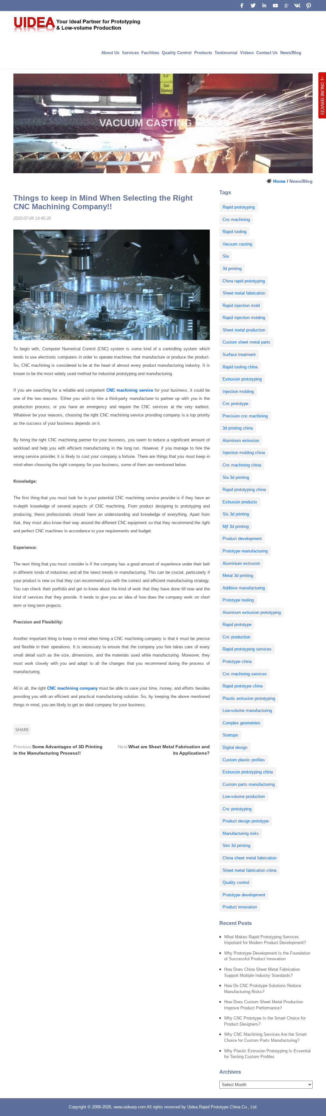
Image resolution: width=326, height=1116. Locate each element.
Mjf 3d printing (236, 526)
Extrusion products (240, 502)
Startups (230, 735)
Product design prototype (246, 821)
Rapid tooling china (240, 367)
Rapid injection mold (241, 305)
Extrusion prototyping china (248, 772)
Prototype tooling (238, 600)
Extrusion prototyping (242, 379)
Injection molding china (244, 452)
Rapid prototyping (239, 207)
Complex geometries (241, 723)
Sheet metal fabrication (244, 293)
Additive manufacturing (244, 588)
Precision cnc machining (245, 416)
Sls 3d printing (236, 514)
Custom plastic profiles (244, 759)
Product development (242, 538)
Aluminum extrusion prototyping (252, 612)
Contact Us (267, 52)
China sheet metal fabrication (249, 858)
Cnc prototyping (237, 809)
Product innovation (240, 907)
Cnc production (236, 637)
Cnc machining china (242, 465)
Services (130, 52)
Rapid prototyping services (247, 649)
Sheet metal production (244, 330)
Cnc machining (236, 219)
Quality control (236, 882)
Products (203, 52)
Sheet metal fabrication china (249, 870)
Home (279, 181)
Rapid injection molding (244, 317)
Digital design (235, 747)
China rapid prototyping (244, 281)
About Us (110, 52)
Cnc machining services (245, 674)
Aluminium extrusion (241, 563)
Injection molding (238, 391)
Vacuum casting (237, 244)
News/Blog (290, 52)
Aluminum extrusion (241, 440)
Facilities (150, 52)
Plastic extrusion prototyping (249, 698)
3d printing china (238, 428)
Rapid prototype (237, 624)
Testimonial (226, 52)
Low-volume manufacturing (247, 710)
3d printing (232, 268)
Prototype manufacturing (245, 551)
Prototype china (237, 661)
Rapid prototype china (243, 686)
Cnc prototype (235, 403)
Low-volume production (244, 796)
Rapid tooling (234, 231)
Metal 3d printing (238, 575)
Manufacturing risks (241, 833)
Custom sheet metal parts (246, 342)
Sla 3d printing (236, 477)
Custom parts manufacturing (249, 784)
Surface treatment (239, 354)
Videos (247, 52)
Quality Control (177, 52)
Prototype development (244, 894)
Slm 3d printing (236, 845)
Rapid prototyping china (244, 489)
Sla (226, 256)
